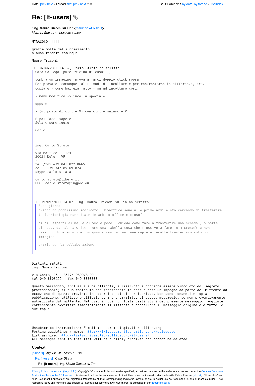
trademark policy (160, 382)
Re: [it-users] (52, 16)
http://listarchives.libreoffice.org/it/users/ (104, 335)
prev (43, 4)
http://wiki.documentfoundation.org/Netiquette (130, 331)
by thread (200, 4)
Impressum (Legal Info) (63, 371)
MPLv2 (197, 375)
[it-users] (38, 353)
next (50, 4)
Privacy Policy (40, 371)
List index (216, 4)
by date (187, 4)
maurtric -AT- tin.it (89, 28)
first (69, 4)
